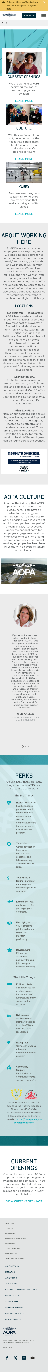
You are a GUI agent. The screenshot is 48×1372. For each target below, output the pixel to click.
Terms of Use (11, 1284)
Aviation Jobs (11, 1301)
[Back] (3, 23)
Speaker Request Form (14, 1258)
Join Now (29, 15)
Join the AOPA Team (13, 1248)
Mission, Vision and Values (15, 1238)
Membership (10, 1233)
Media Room (10, 1272)
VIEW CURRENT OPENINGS (24, 1201)
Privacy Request (13, 1319)
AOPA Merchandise (14, 1307)
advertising (11, 1278)
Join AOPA (9, 1229)
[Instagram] (24, 1358)
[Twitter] (15, 1358)
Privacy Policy (12, 1296)
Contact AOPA (12, 1266)
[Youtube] (32, 1358)
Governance (10, 1243)
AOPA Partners (11, 1253)
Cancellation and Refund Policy (21, 1290)
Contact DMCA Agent (15, 1313)
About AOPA (9, 1224)
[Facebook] (7, 1358)
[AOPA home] (9, 16)
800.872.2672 (7, 1347)
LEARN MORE (24, 101)
